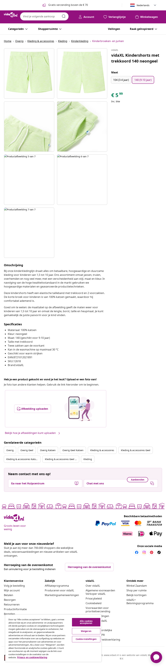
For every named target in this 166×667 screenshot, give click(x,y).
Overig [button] (10, 450)
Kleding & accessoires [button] (102, 450)
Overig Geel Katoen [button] (72, 450)
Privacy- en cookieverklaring (32, 657)
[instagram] (144, 552)
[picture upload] (79, 408)
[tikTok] (159, 552)
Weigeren (86, 631)
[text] (117, 96)
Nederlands (143, 5)
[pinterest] (151, 552)
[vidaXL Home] (11, 14)
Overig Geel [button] (26, 450)
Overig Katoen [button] (48, 450)
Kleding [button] (87, 459)
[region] (53, 638)
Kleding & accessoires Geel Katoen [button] (62, 459)
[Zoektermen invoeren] (63, 16)
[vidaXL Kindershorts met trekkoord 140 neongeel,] (29, 73)
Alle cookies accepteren (86, 622)
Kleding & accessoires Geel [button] (135, 450)
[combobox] (44, 16)
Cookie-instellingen (86, 639)
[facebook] (136, 552)
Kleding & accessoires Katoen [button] (22, 459)
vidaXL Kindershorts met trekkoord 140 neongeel (135, 58)
